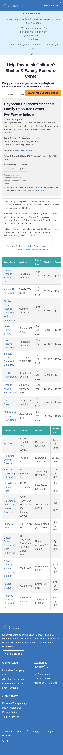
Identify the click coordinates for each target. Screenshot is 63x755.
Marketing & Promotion (46, 683)
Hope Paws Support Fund (10, 487)
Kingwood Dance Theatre (9, 460)
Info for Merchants (11, 708)
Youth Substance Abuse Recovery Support (9, 568)
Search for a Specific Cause (42, 93)
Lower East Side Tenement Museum (31, 249)
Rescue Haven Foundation (10, 389)
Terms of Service (11, 716)
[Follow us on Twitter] (3, 741)
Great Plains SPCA (7, 330)
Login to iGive (51, 5)
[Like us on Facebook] (7, 741)
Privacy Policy (9, 712)
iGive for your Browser (13, 679)
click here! (39, 190)
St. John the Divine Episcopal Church (33, 246)
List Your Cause (42, 674)
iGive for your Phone (13, 683)
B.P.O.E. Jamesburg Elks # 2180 (10, 473)
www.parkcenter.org (22, 150)
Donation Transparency (14, 703)
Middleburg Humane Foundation (10, 416)
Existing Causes (42, 678)
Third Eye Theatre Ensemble (9, 344)
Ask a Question (13, 654)
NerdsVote (9, 444)
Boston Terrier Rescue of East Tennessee (9, 545)
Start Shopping (10, 688)
